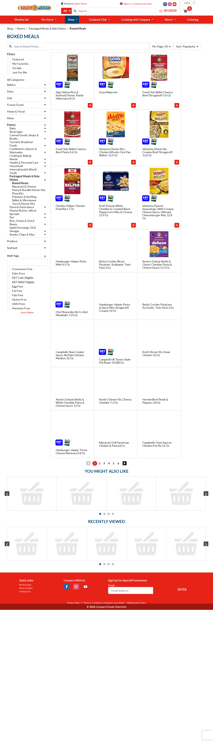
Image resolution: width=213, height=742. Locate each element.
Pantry (21, 28)
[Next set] (124, 463)
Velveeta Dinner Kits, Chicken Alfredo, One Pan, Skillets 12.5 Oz (115, 152)
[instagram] (170, 4)
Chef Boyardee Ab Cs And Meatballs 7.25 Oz (71, 313)
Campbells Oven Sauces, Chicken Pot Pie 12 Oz (157, 444)
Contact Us (25, 491)
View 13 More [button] (27, 312)
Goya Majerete (108, 92)
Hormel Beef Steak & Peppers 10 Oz (155, 401)
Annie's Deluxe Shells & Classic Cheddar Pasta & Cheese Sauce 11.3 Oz (157, 264)
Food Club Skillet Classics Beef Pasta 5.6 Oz (71, 150)
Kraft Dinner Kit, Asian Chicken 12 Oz (156, 353)
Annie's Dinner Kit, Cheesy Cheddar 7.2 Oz (115, 401)
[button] (188, 3)
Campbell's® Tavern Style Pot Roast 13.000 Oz (115, 361)
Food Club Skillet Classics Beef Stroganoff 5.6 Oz (157, 93)
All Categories (15, 79)
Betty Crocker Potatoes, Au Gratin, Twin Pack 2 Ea (158, 306)
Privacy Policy (73, 502)
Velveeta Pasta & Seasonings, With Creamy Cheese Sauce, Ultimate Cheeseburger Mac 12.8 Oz (158, 212)
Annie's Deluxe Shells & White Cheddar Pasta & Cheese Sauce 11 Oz (70, 402)
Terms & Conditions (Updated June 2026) (104, 502)
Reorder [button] (170, 10)
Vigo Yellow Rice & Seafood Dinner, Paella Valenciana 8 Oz (69, 95)
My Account (25, 484)
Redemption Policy (136, 502)
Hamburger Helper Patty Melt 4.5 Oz (71, 263)
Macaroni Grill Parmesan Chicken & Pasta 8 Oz (114, 444)
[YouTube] (174, 4)
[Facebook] (165, 4)
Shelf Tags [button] (13, 255)
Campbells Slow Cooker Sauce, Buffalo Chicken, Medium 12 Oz (70, 355)
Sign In (127, 3)
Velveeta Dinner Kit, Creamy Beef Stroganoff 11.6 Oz (157, 152)
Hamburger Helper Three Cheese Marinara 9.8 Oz (71, 451)
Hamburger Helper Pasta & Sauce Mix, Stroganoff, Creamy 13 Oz (114, 307)
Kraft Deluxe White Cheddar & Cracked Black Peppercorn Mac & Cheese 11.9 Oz (115, 210)
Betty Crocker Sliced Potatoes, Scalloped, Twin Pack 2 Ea (115, 264)
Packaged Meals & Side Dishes (47, 28)
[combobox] (66, 11)
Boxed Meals (78, 28)
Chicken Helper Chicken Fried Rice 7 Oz (70, 207)
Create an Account (142, 3)
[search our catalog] (75, 11)
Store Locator (26, 487)
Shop (10, 28)
